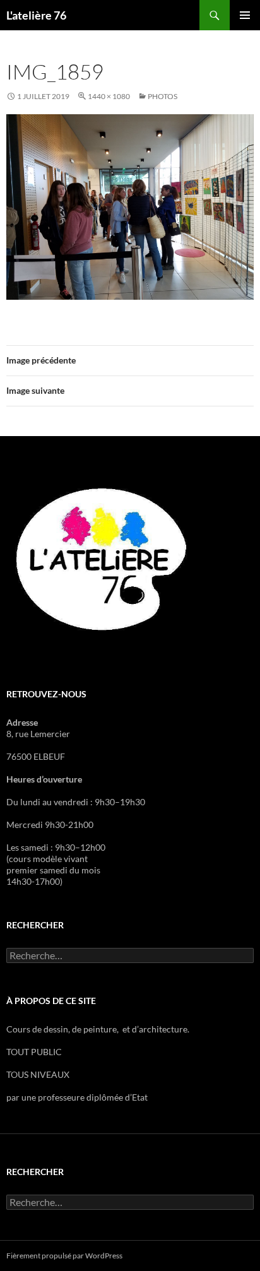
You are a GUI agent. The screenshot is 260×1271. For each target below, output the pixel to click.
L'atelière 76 (36, 15)
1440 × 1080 (109, 96)
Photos (162, 96)
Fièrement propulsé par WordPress (64, 1255)
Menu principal (245, 15)
